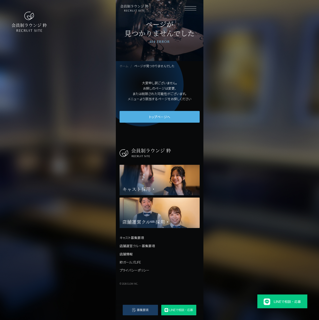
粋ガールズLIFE (130, 262)
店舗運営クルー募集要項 (137, 245)
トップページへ (159, 116)
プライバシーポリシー (134, 270)
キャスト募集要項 (132, 237)
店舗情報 (126, 254)
